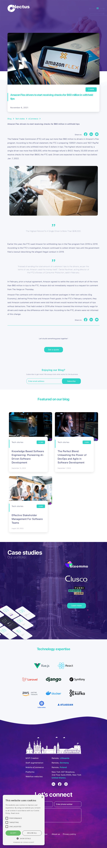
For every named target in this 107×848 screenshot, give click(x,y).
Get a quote (53, 349)
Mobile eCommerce (35, 767)
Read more (15, 813)
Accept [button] (13, 833)
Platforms (30, 772)
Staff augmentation (34, 763)
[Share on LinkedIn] (91, 134)
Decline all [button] (32, 833)
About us (56, 834)
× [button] (42, 797)
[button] (92, 8)
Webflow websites (34, 776)
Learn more (76, 605)
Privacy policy (69, 834)
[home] (19, 8)
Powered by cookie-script (23, 842)
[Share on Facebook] (85, 134)
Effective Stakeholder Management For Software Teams (27, 519)
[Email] (97, 134)
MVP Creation (32, 758)
